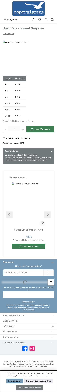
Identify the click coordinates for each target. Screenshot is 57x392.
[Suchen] (33, 19)
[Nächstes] (47, 214)
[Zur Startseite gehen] (28, 8)
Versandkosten (47, 362)
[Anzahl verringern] (5, 129)
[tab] (28, 156)
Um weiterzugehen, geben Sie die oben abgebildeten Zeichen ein (28, 288)
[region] (28, 57)
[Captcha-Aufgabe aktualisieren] (51, 282)
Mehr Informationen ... (40, 376)
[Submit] (48, 272)
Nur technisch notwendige (38, 381)
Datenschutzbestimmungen (28, 305)
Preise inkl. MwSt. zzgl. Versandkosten (18, 121)
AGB (26, 308)
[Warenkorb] (52, 19)
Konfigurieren (14, 381)
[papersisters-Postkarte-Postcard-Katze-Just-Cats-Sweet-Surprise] (28, 57)
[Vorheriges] (9, 214)
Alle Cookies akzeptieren (29, 388)
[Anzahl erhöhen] (22, 129)
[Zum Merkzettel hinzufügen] (42, 223)
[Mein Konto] (46, 19)
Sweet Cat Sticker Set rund (28, 229)
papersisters (8, 33)
